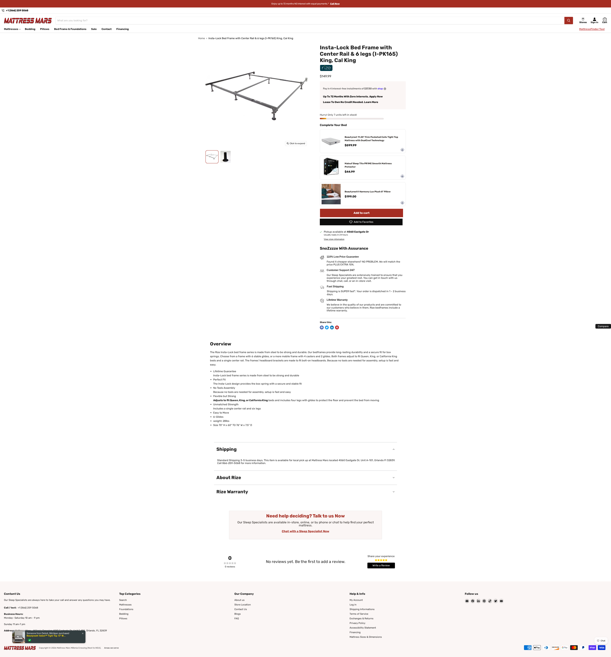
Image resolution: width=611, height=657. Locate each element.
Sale (94, 29)
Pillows (44, 29)
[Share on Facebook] (322, 327)
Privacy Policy (357, 623)
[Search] (568, 20)
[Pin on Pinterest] (337, 327)
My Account (356, 600)
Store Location (242, 604)
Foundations (126, 609)
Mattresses (11, 29)
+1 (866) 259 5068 (17, 10)
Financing (122, 29)
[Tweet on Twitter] (327, 327)
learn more (328, 3)
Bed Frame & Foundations (70, 29)
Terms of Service (359, 613)
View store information (334, 239)
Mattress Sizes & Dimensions (366, 637)
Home (201, 38)
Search (123, 600)
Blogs (237, 613)
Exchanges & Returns (361, 618)
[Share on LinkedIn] (332, 327)
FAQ (236, 618)
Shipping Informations (362, 609)
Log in (353, 604)
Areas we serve (111, 648)
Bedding (30, 29)
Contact (107, 29)
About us (239, 600)
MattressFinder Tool (592, 29)
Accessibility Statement (363, 627)
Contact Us (240, 609)
